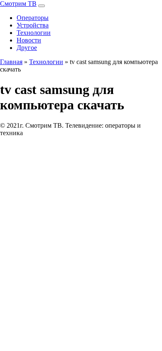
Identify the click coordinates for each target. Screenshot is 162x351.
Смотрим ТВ (18, 3)
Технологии (34, 32)
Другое (27, 47)
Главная (11, 61)
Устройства (33, 25)
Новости (29, 40)
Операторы (33, 17)
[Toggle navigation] (41, 6)
